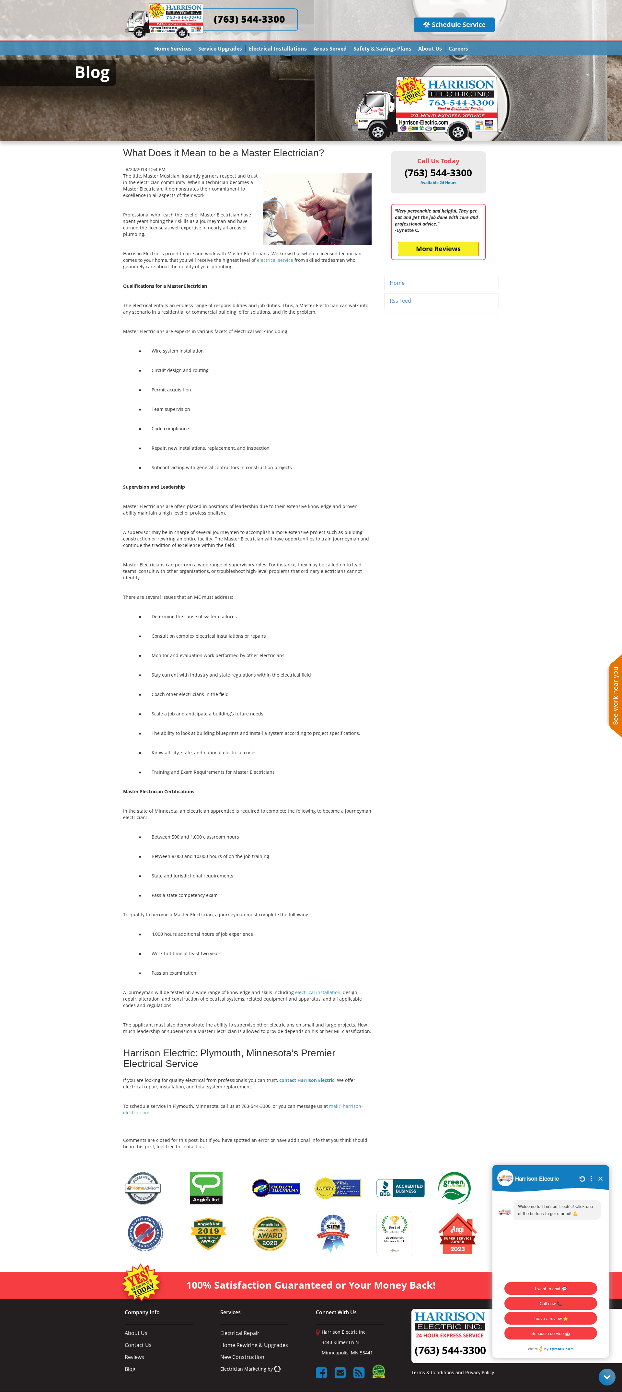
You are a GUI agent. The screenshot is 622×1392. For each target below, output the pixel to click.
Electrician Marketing (243, 1369)
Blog (130, 1369)
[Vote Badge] (378, 1374)
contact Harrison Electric (306, 1080)
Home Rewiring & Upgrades (254, 1345)
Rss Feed (400, 300)
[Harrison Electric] (165, 6)
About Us (430, 48)
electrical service (275, 260)
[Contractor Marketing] (277, 1369)
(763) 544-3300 (249, 19)
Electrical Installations (278, 48)
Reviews (134, 1357)
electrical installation (317, 992)
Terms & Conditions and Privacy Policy (452, 1372)
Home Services (172, 48)
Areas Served (330, 48)
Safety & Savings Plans (382, 48)
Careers (458, 48)
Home (397, 282)
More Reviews (438, 248)
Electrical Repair (239, 1333)
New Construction (242, 1357)
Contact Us (138, 1345)
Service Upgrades (220, 48)
